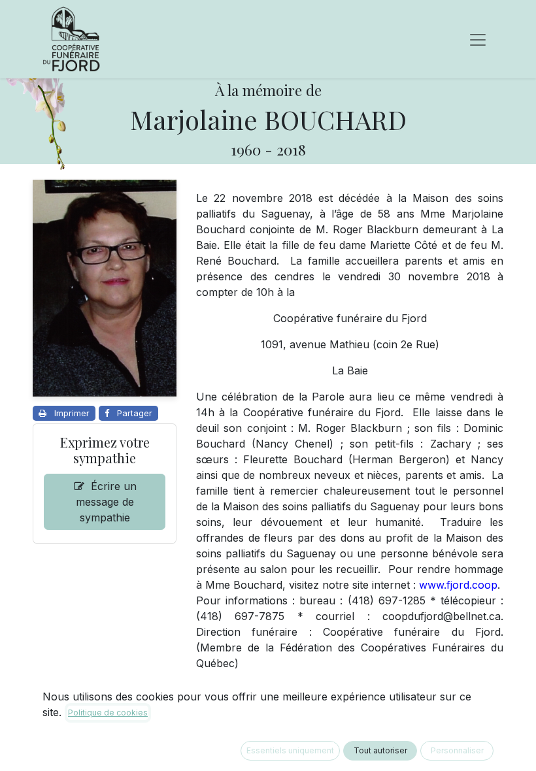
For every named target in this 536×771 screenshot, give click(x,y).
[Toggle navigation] (478, 39)
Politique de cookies (108, 712)
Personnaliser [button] (457, 750)
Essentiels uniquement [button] (290, 750)
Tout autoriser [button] (380, 750)
